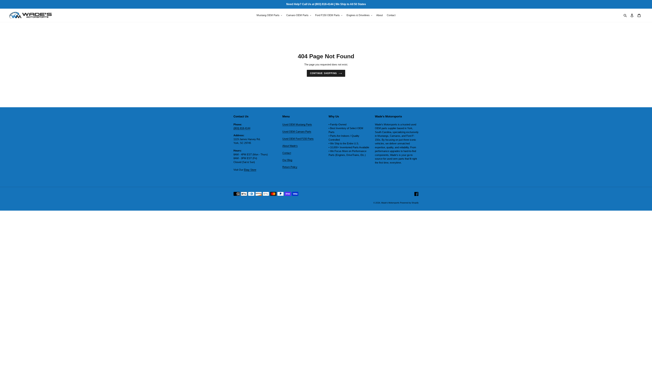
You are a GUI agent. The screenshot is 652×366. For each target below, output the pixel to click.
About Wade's (290, 145)
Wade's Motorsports (390, 203)
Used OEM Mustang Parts (297, 124)
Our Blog (287, 160)
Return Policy (289, 167)
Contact (286, 152)
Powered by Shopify (409, 203)
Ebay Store (250, 169)
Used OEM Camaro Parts (296, 131)
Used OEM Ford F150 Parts (298, 138)
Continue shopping (323, 73)
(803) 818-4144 (241, 128)
